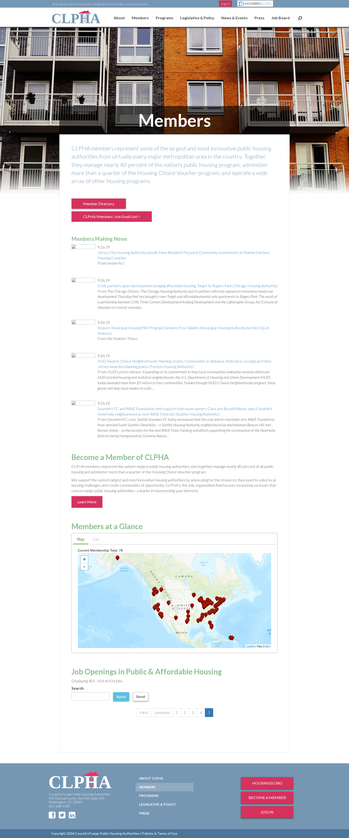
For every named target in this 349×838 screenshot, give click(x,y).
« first (143, 712)
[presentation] (80, 539)
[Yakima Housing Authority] (157, 592)
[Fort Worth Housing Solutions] (188, 616)
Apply (121, 696)
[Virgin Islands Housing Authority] (232, 638)
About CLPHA (151, 778)
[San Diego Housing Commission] (162, 616)
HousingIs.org (267, 783)
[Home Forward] (154, 593)
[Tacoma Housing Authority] (154, 590)
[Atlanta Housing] (206, 614)
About (119, 17)
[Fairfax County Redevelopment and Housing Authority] (215, 606)
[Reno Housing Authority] (158, 605)
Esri (267, 646)
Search (300, 18)
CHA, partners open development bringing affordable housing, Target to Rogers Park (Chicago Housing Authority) (188, 285)
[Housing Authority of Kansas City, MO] (192, 605)
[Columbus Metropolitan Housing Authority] (208, 604)
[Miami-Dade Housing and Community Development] (211, 627)
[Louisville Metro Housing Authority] (204, 607)
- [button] (84, 566)
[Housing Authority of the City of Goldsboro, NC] (214, 612)
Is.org (258, 3)
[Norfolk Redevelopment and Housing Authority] (217, 609)
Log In (225, 4)
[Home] (76, 17)
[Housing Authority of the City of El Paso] (176, 617)
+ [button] (84, 559)
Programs (148, 796)
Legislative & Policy (197, 17)
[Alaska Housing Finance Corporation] (117, 558)
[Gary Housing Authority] (202, 601)
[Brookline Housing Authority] (224, 600)
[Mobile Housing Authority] (201, 619)
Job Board (280, 17)
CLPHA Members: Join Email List (114, 218)
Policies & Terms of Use (159, 833)
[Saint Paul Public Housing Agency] (194, 595)
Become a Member (267, 797)
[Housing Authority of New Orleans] (198, 620)
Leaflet (251, 646)
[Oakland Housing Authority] (154, 607)
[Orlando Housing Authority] (210, 622)
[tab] (80, 540)
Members (140, 17)
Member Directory (98, 203)
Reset (140, 696)
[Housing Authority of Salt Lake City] (168, 603)
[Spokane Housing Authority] (161, 589)
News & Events (234, 17)
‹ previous (162, 712)
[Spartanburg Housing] (209, 612)
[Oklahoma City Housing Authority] (188, 612)
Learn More (86, 501)
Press (259, 17)
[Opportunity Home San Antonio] (187, 621)
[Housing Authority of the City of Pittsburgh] (212, 603)
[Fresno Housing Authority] (158, 609)
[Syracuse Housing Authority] (217, 598)
